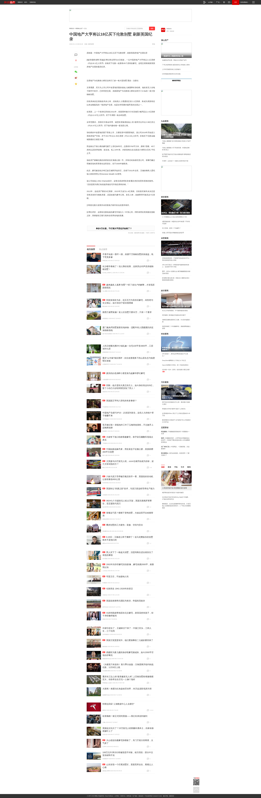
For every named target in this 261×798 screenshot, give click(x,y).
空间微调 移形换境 (168, 502)
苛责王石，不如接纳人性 (117, 576)
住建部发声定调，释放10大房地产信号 (174, 60)
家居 (169, 467)
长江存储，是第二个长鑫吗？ (171, 228)
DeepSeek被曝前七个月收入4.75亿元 (174, 360)
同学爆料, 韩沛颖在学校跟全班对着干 (174, 315)
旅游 (163, 467)
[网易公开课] (211, 2)
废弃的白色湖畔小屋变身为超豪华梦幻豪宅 (125, 373)
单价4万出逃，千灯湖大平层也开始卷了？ (114, 228)
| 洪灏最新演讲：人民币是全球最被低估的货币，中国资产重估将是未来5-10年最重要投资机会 (175, 440)
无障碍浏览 (33, 2)
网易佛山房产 (79, 28)
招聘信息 (129, 796)
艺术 (182, 467)
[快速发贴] (76, 55)
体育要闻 (164, 238)
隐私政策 (141, 796)
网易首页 (20, 2)
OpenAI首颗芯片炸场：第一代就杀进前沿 (175, 365)
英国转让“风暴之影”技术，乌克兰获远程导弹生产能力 (130, 488)
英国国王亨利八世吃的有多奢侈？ (121, 401)
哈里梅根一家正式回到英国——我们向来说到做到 (124, 716)
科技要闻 (164, 334)
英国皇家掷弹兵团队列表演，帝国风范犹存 (125, 601)
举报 (153, 44)
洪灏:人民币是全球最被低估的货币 (173, 232)
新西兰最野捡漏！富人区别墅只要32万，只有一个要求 (127, 312)
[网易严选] (218, 2)
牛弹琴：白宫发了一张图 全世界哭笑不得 (175, 161)
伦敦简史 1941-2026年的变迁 (119, 589)
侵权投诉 (171, 796)
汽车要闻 (164, 382)
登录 (235, 2)
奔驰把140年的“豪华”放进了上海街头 (174, 409)
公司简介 (116, 796)
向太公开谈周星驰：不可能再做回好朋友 (175, 310)
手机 (176, 467)
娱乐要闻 (164, 291)
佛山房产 (164, 40)
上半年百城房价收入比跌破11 (171, 69)
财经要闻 (164, 197)
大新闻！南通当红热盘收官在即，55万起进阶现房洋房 (127, 689)
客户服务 (135, 796)
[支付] (224, 2)
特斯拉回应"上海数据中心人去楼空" (118, 704)
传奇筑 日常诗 (166, 492)
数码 (189, 467)
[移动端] (204, 2)
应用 (25, 2)
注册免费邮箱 (244, 2)
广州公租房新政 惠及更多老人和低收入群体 (176, 65)
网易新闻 (169, 28)
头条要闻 (164, 121)
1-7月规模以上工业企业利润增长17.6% (174, 217)
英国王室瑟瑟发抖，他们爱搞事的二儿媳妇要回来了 (129, 640)
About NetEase (109, 796)
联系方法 (123, 796)
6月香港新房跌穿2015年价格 (171, 74)
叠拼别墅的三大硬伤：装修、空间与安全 (124, 525)
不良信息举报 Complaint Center (153, 796)
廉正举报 (165, 796)
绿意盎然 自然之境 (168, 497)
